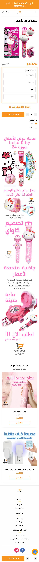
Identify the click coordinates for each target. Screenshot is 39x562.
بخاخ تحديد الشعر (19, 411)
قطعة (32, 123)
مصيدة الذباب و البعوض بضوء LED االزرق (19, 469)
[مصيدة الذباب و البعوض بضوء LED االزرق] (19, 448)
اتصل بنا (19, 505)
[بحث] (3, 12)
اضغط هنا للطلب (13, 114)
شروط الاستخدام (19, 536)
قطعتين (31, 127)
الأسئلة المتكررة (19, 508)
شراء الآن (19, 422)
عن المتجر (19, 519)
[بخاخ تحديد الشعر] (19, 390)
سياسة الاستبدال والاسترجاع (19, 539)
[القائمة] (35, 12)
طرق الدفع (19, 522)
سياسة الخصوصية (19, 542)
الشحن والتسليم (19, 525)
